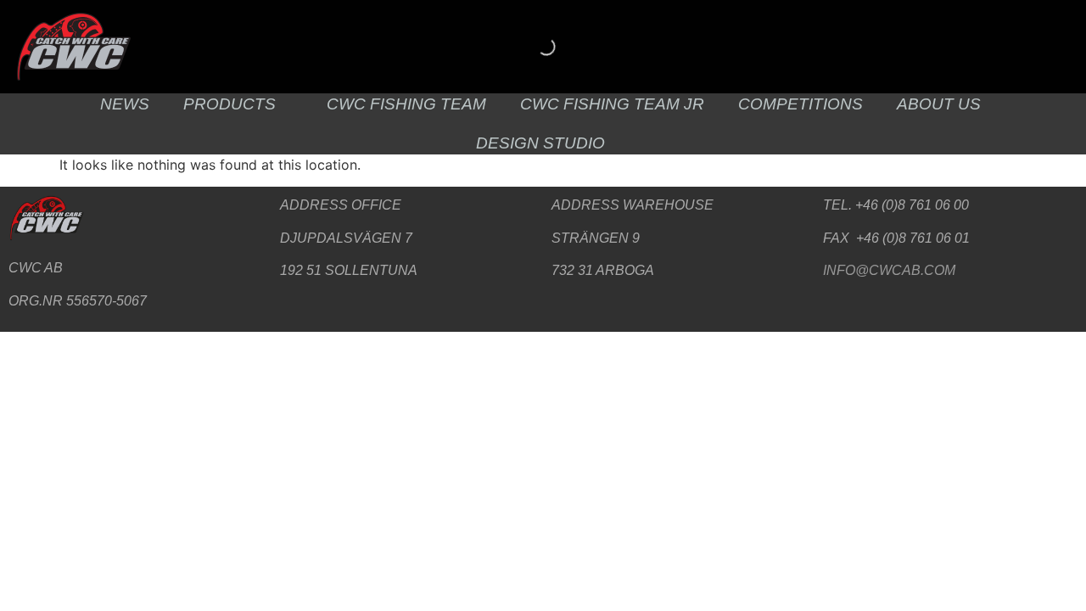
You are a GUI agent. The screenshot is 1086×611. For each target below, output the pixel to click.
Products (229, 104)
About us (939, 104)
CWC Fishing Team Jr (612, 104)
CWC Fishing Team (406, 104)
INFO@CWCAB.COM (889, 270)
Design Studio (540, 143)
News (124, 104)
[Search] (532, 47)
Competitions (800, 104)
